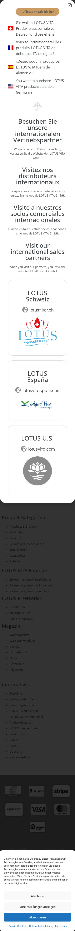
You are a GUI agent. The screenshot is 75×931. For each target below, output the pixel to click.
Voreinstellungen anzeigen (37, 907)
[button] (69, 5)
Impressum (61, 926)
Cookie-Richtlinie (17, 926)
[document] (37, 465)
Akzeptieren (37, 917)
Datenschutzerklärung (41, 926)
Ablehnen (37, 896)
